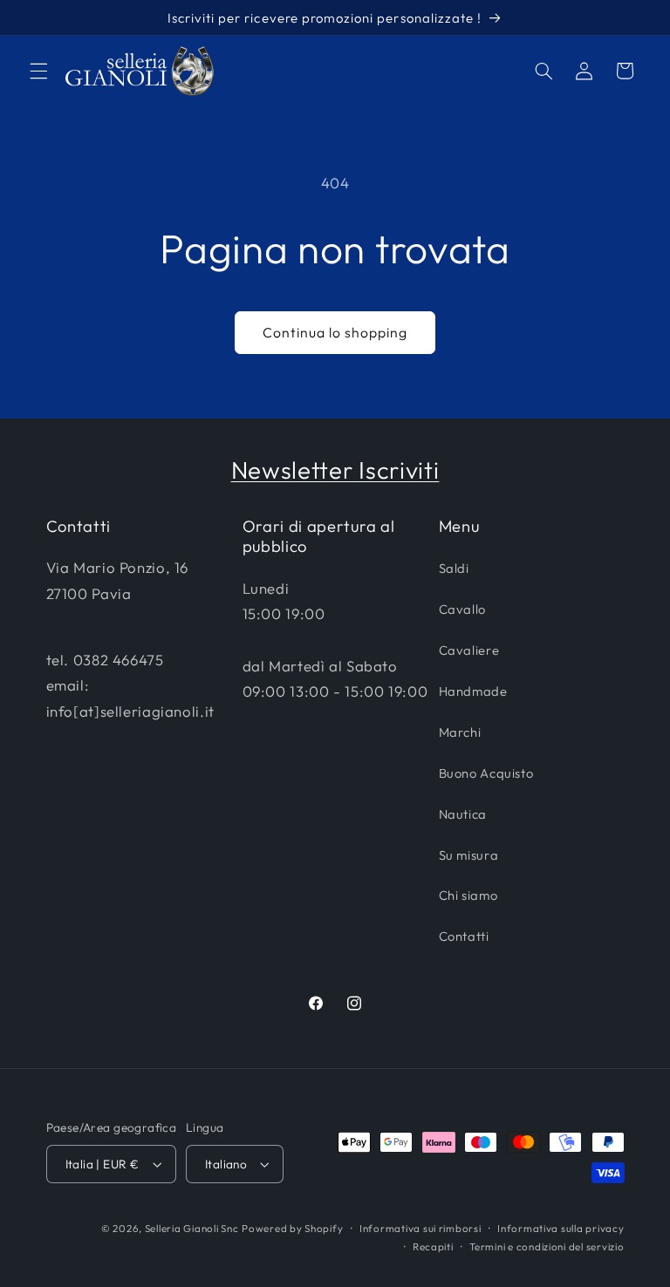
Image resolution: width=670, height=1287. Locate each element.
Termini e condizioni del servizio (546, 1246)
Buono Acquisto (486, 773)
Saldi (454, 568)
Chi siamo (468, 895)
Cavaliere (469, 650)
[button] (38, 71)
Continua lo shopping (335, 332)
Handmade (473, 691)
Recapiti (433, 1246)
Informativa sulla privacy (560, 1228)
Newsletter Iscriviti (335, 469)
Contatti (464, 936)
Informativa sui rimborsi (420, 1228)
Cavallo (462, 609)
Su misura (469, 855)
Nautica (463, 814)
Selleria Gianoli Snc (192, 1228)
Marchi (460, 732)
